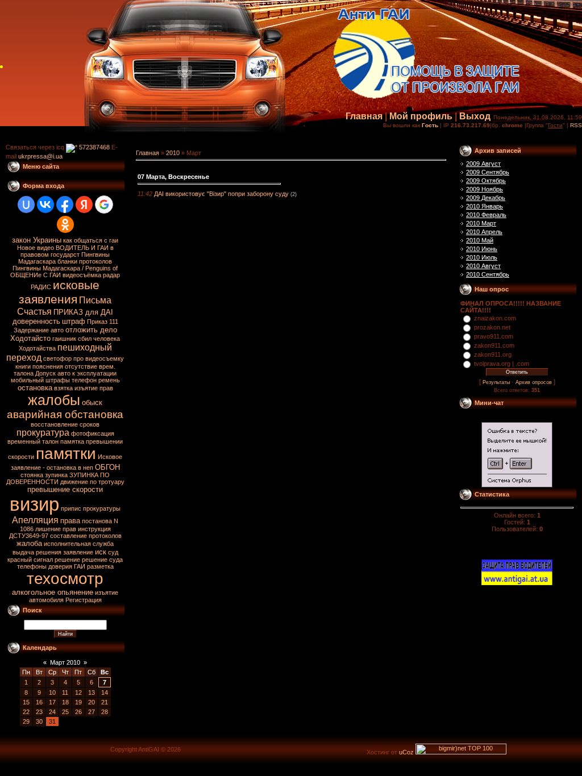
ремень (109, 380)
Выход (474, 116)
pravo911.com (493, 336)
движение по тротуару (92, 481)
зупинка (56, 475)
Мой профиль (420, 116)
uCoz (406, 752)
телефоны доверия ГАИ (51, 566)
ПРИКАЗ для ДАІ (83, 312)
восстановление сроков (65, 424)
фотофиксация (92, 433)
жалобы (54, 400)
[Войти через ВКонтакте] (45, 204)
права (70, 520)
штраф (73, 321)
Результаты (496, 382)
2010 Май (479, 240)
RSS (576, 125)
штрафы (57, 380)
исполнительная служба (79, 543)
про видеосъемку (98, 358)
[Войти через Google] (104, 204)
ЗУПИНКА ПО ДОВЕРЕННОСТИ (58, 478)
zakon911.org (493, 354)
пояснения (47, 366)
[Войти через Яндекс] (84, 204)
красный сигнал (30, 559)
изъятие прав (93, 388)
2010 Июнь (481, 248)
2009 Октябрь (486, 180)
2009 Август (483, 163)
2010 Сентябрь (487, 274)
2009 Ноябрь (484, 189)
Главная (364, 116)
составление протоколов (86, 535)
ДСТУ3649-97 (28, 535)
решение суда (102, 559)
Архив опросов (534, 382)
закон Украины (36, 240)
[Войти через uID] (26, 204)
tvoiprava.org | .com (501, 363)
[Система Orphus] (516, 485)
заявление (78, 552)
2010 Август (483, 265)
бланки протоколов (84, 261)
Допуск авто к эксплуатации (76, 373)
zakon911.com (494, 345)
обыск (92, 402)
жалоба (29, 543)
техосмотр (65, 578)
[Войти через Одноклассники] (65, 224)
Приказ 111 (102, 321)
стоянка (31, 475)
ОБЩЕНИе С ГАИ (35, 275)
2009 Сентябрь (487, 172)
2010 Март (481, 223)
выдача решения (37, 552)
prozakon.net (492, 327)
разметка (100, 566)
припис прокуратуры (90, 508)
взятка (63, 388)
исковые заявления (59, 292)
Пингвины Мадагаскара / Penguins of (65, 268)
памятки (66, 453)
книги (23, 366)
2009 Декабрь (485, 197)
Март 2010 (65, 662)
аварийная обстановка (65, 414)
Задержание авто (39, 330)
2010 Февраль (486, 214)
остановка (35, 387)
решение (67, 559)
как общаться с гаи (90, 240)
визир (34, 504)
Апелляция (35, 520)
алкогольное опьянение (52, 592)
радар (111, 275)
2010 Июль (481, 257)
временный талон (33, 441)
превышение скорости (65, 489)
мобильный (27, 380)
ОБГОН (107, 467)
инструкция (94, 528)
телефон (84, 380)
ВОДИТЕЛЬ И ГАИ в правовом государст (67, 251)
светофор (57, 358)
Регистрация (83, 599)
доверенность (36, 321)
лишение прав (55, 528)
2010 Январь (484, 206)
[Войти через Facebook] (64, 204)
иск (100, 552)
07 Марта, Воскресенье (173, 176)
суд (113, 552)
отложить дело (91, 330)
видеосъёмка (82, 275)
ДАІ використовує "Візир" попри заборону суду (221, 193)
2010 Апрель (484, 231)
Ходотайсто (30, 338)
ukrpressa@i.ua (40, 156)
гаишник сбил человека (86, 338)
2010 (173, 152)
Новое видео (35, 247)
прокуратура (42, 432)
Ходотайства (37, 348)
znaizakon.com (495, 318)
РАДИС (41, 286)
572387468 (93, 147)
